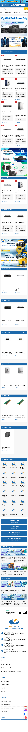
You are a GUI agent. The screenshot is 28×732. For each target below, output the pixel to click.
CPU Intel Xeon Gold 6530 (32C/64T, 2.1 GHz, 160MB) (20, 385)
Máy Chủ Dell (7, 268)
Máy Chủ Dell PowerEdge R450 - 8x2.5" (7, 136)
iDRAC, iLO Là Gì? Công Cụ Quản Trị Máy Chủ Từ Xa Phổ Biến (7, 559)
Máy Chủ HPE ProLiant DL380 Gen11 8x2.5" (19, 136)
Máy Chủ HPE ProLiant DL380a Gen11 (6, 223)
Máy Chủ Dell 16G (8, 178)
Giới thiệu (9, 12)
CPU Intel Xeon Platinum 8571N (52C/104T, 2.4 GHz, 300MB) (7, 385)
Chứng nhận (18, 12)
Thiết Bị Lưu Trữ (14, 485)
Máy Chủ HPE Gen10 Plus (22, 468)
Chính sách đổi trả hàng (6, 701)
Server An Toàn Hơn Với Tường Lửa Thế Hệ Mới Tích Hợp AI (19, 590)
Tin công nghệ (7, 578)
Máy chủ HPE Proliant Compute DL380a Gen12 (7, 321)
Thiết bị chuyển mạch (5, 496)
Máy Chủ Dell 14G (13, 514)
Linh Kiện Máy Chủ (4, 505)
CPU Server (6, 364)
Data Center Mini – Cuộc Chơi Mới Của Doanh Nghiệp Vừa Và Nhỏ (20, 603)
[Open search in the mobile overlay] (14, 8)
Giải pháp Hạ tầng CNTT (7, 568)
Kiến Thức (7, 554)
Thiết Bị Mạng (7, 332)
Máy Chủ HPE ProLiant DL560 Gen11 (20, 223)
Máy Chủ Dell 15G (22, 477)
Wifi (22, 514)
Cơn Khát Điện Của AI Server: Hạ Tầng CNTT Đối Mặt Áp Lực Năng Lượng (7, 573)
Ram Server (6, 395)
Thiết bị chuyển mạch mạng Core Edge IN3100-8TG (20, 354)
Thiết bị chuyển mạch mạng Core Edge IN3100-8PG (7, 354)
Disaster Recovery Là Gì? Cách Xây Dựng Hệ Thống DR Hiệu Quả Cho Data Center (20, 559)
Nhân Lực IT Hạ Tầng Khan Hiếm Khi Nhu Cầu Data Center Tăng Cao (7, 603)
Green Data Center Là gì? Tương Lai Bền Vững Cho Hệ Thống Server (20, 573)
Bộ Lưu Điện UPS (7, 427)
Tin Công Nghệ (7, 586)
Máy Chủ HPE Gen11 (8, 209)
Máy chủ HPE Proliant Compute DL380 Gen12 (20, 321)
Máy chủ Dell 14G (5, 681)
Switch (13, 505)
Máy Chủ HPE (7, 300)
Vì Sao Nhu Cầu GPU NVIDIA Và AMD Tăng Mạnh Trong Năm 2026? (7, 590)
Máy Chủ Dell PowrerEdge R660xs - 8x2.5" (7, 66)
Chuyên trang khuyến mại (9, 547)
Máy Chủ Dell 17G (22, 495)
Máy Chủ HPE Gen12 (4, 515)
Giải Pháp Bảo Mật (20, 554)
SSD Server (13, 477)
